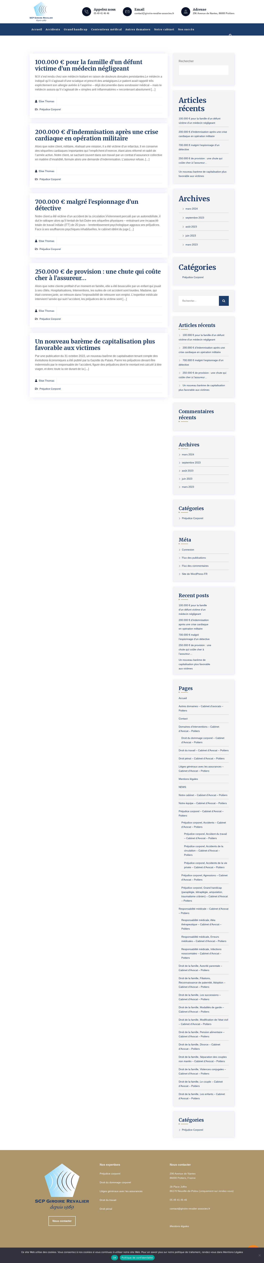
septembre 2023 (195, 217)
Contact (183, 718)
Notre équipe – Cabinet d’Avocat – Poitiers (203, 803)
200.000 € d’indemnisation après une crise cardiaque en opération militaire (96, 135)
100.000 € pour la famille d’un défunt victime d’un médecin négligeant (88, 65)
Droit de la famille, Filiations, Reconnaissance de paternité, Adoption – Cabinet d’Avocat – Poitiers (202, 982)
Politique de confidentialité (137, 1257)
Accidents (53, 29)
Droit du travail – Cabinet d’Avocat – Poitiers (204, 750)
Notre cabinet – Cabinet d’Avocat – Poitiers (203, 795)
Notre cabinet (164, 29)
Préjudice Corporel (50, 109)
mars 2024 (192, 208)
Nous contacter (62, 1220)
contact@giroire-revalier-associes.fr (154, 13)
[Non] (259, 1255)
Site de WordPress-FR (194, 573)
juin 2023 (191, 235)
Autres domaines (137, 29)
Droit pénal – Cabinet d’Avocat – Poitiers (201, 758)
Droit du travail (108, 1200)
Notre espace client (45, 41)
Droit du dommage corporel (115, 1182)
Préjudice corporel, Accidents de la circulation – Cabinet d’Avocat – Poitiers (203, 850)
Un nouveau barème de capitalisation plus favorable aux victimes (95, 345)
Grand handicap (75, 29)
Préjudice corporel (110, 1173)
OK (114, 1257)
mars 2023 (192, 244)
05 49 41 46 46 (101, 13)
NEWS (182, 787)
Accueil (36, 29)
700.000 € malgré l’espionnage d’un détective (86, 205)
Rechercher (186, 61)
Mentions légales (188, 778)
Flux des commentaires (195, 565)
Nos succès (186, 29)
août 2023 (191, 226)
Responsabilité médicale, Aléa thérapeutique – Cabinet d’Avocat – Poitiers (201, 924)
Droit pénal (106, 1208)
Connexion (188, 549)
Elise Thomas (46, 101)
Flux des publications (194, 557)
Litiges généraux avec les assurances (121, 1191)
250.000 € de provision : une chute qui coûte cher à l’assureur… (98, 275)
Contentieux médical (106, 29)
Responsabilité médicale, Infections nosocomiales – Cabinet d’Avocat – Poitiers (201, 953)
